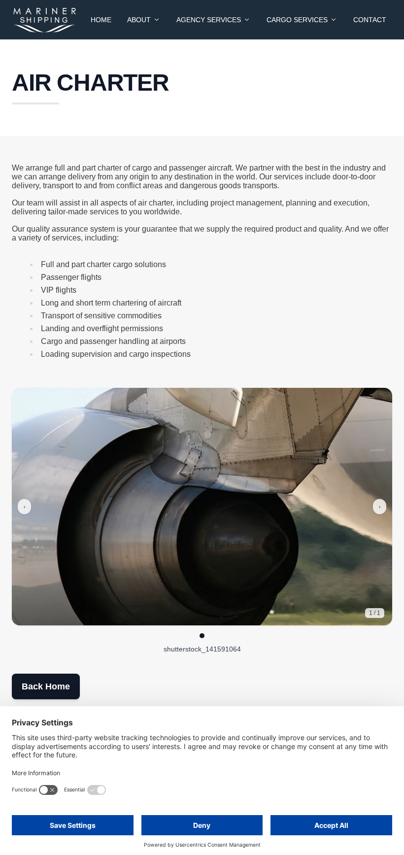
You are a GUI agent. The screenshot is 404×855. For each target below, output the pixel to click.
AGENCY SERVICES (208, 20)
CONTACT (369, 20)
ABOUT (139, 20)
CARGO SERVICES (297, 20)
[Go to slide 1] (202, 635)
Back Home (46, 686)
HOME (101, 20)
